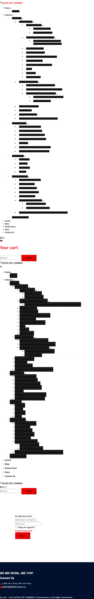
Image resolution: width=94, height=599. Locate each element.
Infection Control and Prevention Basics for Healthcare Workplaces (52, 304)
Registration (10, 226)
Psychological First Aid (28, 82)
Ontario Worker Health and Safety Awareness (38, 118)
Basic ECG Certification (36, 204)
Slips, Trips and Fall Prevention (39, 65)
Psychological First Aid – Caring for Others (44, 89)
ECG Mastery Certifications (30, 200)
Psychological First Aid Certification (48, 97)
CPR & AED (23, 143)
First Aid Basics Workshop (30, 127)
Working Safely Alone (28, 114)
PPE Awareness (25, 110)
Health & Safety (25, 22)
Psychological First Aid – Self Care (40, 85)
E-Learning (16, 18)
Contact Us (9, 232)
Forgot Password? (23, 530)
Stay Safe (23, 163)
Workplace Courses (20, 176)
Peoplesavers (24, 168)
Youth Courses (18, 156)
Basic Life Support (27, 184)
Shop (7, 224)
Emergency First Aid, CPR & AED (32, 139)
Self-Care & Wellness (42, 101)
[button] (2, 237)
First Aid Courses (19, 123)
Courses (8, 15)
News (7, 229)
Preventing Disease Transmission (40, 37)
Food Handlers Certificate (30, 180)
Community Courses (20, 217)
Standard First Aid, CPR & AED (32, 135)
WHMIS (29, 69)
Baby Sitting (24, 159)
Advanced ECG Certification (38, 208)
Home (7, 8)
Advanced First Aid (27, 196)
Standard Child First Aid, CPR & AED (34, 151)
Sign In (23, 535)
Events (7, 221)
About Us (15, 11)
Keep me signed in (26, 527)
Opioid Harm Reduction (29, 106)
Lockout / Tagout (33, 77)
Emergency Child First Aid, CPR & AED (35, 147)
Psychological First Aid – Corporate (41, 93)
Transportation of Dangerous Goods (41, 57)
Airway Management (28, 188)
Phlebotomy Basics (34, 25)
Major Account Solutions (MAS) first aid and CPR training (43, 212)
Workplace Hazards (34, 61)
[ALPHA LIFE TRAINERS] (11, 3)
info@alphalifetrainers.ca (14, 586)
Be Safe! (22, 172)
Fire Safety (31, 73)
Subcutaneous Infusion (42, 33)
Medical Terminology (35, 48)
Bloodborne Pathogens (35, 52)
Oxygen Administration (29, 192)
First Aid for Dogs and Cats (30, 131)
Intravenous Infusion (42, 29)
